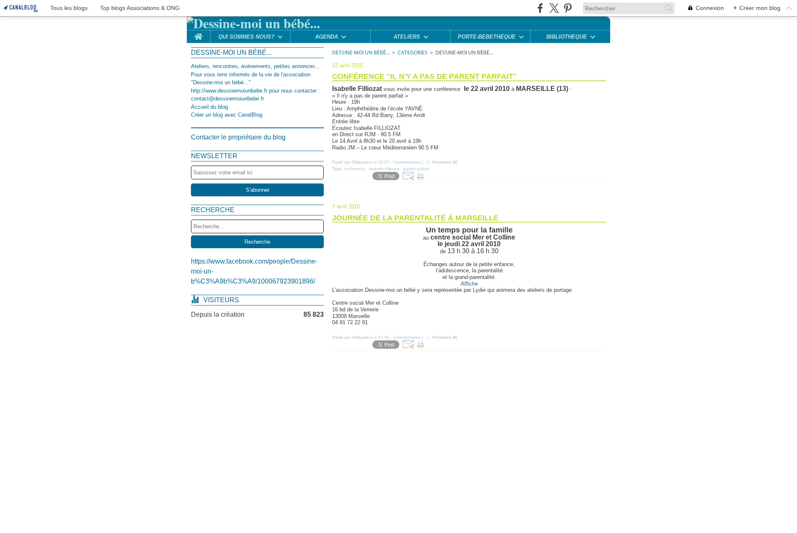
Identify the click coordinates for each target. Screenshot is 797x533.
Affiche (469, 284)
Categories (413, 52)
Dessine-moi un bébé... (361, 52)
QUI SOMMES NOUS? (246, 36)
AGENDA (326, 36)
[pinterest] (567, 8)
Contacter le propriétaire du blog (238, 137)
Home (198, 33)
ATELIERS (407, 36)
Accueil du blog (209, 107)
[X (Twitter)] (554, 8)
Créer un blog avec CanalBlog (226, 115)
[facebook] (540, 8)
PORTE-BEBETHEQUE (487, 36)
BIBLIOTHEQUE (566, 36)
